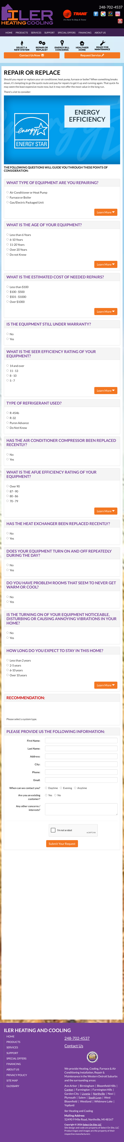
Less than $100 (19, 287)
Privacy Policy (16, 1075)
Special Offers (66, 32)
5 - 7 (12, 380)
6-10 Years (16, 239)
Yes (12, 339)
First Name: (33, 740)
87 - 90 (14, 491)
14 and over (17, 366)
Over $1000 (17, 301)
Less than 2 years (20, 660)
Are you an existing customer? (29, 797)
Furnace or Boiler (20, 197)
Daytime (53, 787)
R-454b (14, 413)
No (12, 334)
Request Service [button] (90, 55)
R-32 (13, 418)
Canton (68, 1089)
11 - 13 (14, 371)
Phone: (36, 772)
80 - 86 (14, 496)
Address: (35, 756)
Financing (85, 32)
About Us (100, 32)
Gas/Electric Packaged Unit (27, 202)
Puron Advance (19, 423)
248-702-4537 (77, 1038)
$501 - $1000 (18, 296)
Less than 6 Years (20, 235)
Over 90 (15, 486)
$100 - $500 (17, 292)
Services (36, 32)
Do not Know (18, 254)
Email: (36, 780)
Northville (99, 1093)
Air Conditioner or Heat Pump (28, 192)
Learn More (104, 212)
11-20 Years (17, 244)
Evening (67, 787)
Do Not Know (18, 427)
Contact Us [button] (73, 1046)
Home (8, 32)
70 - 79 (14, 501)
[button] (62, 843)
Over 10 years (18, 675)
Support (49, 32)
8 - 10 (13, 375)
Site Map (12, 1080)
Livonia (86, 1093)
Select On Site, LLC (92, 1124)
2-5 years (15, 665)
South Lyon (94, 1097)
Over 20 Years (18, 249)
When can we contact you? (24, 787)
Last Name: (34, 748)
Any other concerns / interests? (28, 808)
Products (22, 32)
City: (37, 764)
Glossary (12, 1085)
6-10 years (16, 670)
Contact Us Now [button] (30, 55)
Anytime (82, 787)
